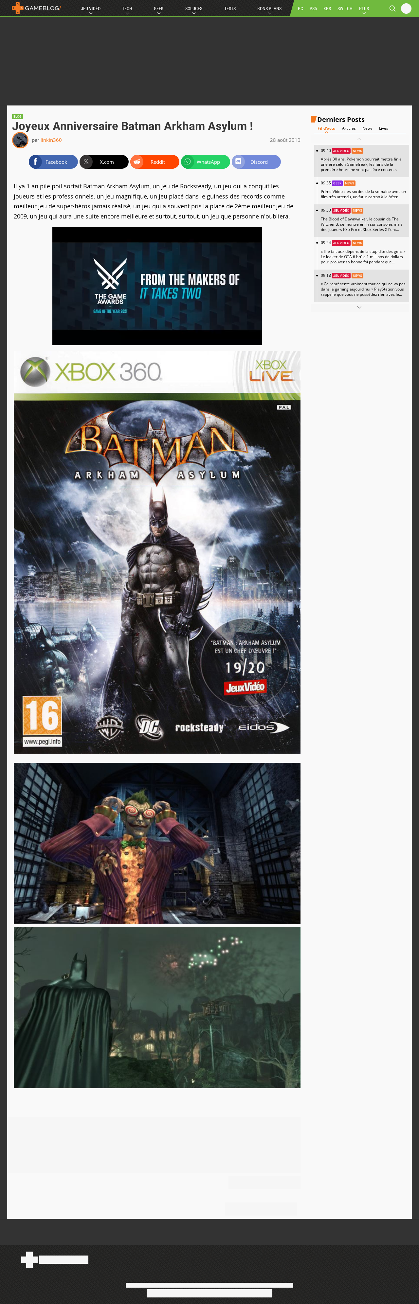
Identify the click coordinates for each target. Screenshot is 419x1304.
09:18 (363, 287)
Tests (230, 8)
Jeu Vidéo (90, 8)
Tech (127, 8)
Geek (159, 8)
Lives (383, 128)
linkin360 (51, 140)
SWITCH (345, 8)
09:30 (362, 222)
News (367, 128)
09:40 (361, 160)
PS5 (313, 8)
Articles (349, 128)
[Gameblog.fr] (35, 8)
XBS (327, 8)
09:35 (363, 189)
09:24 (363, 254)
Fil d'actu (327, 128)
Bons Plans (269, 8)
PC (300, 8)
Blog (17, 116)
